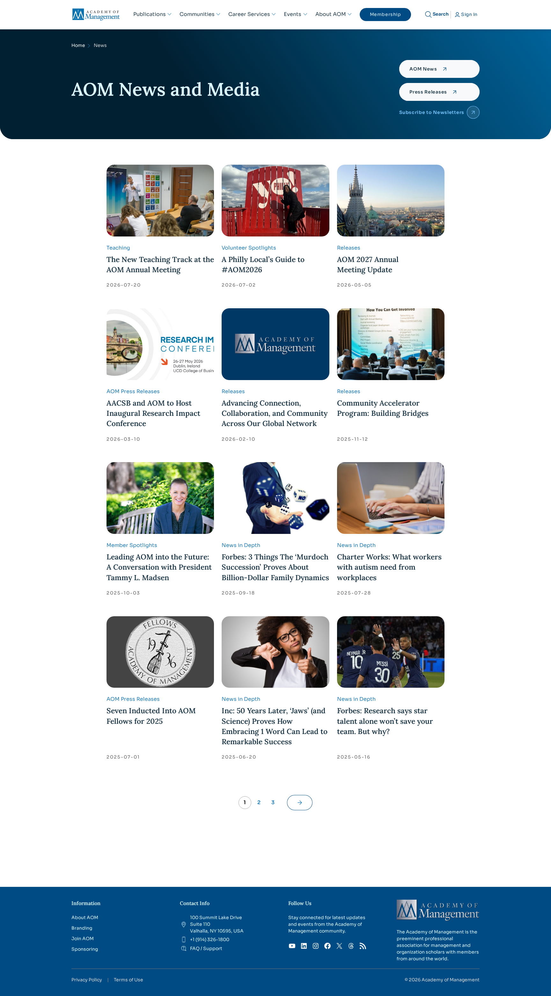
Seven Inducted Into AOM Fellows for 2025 (151, 715)
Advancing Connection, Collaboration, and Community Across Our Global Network (274, 413)
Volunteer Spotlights (249, 247)
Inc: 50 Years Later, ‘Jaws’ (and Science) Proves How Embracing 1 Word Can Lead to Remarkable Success (274, 726)
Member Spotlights (132, 545)
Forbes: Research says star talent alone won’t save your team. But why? (385, 721)
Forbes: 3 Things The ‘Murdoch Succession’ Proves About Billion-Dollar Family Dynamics (275, 567)
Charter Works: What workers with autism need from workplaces (389, 567)
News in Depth (241, 545)
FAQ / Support (206, 948)
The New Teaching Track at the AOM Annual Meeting (160, 264)
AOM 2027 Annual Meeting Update (368, 264)
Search (441, 14)
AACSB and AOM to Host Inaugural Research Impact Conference (153, 413)
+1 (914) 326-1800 (209, 939)
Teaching (118, 247)
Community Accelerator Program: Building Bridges (383, 408)
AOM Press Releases (133, 391)
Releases (348, 247)
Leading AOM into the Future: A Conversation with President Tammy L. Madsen (159, 567)
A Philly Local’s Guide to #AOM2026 (263, 264)
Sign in (469, 14)
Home (78, 45)
